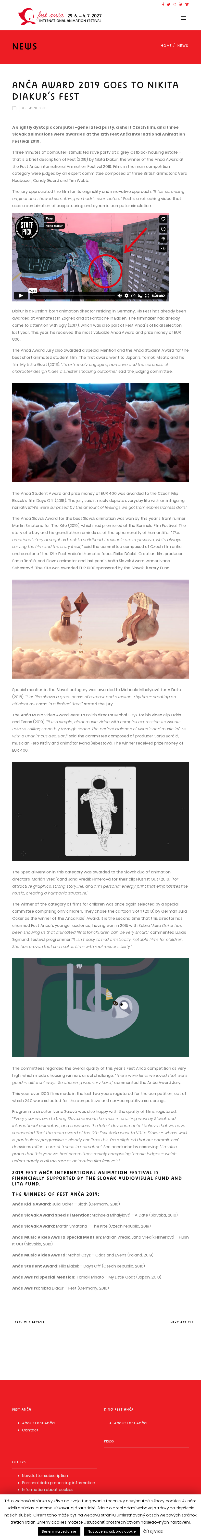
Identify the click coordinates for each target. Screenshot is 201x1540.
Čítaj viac (153, 1531)
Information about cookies (47, 1489)
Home (166, 45)
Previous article (30, 1322)
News (182, 45)
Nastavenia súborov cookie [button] (112, 1531)
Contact (30, 1430)
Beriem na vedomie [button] (59, 1531)
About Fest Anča (38, 1423)
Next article (182, 1322)
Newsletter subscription (45, 1475)
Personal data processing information (58, 1483)
